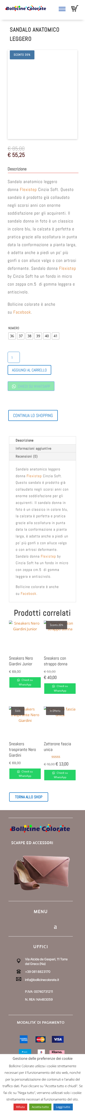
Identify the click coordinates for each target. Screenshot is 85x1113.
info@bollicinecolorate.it (42, 980)
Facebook (22, 312)
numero (13, 328)
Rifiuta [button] (20, 1107)
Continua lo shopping (33, 415)
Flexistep (28, 189)
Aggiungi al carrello (29, 370)
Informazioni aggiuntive (33, 448)
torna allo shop (28, 796)
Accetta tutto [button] (40, 1107)
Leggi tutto (63, 1107)
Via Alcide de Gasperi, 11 (42, 959)
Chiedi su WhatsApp (33, 386)
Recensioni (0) (27, 456)
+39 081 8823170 (37, 972)
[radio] (11, 336)
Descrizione (25, 440)
